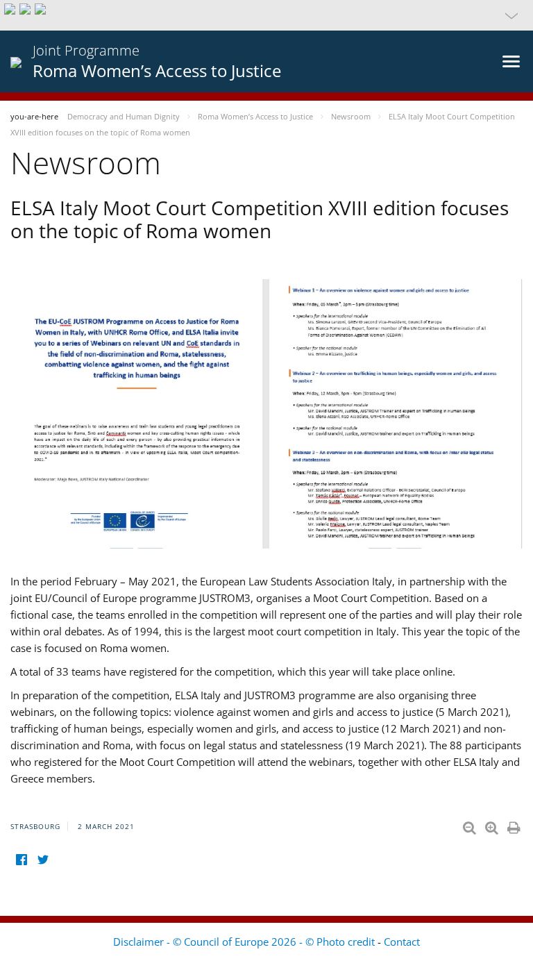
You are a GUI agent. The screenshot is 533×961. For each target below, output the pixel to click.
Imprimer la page (515, 825)
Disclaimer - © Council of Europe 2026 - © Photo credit (245, 942)
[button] (266, 15)
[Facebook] (21, 860)
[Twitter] (42, 860)
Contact (402, 942)
